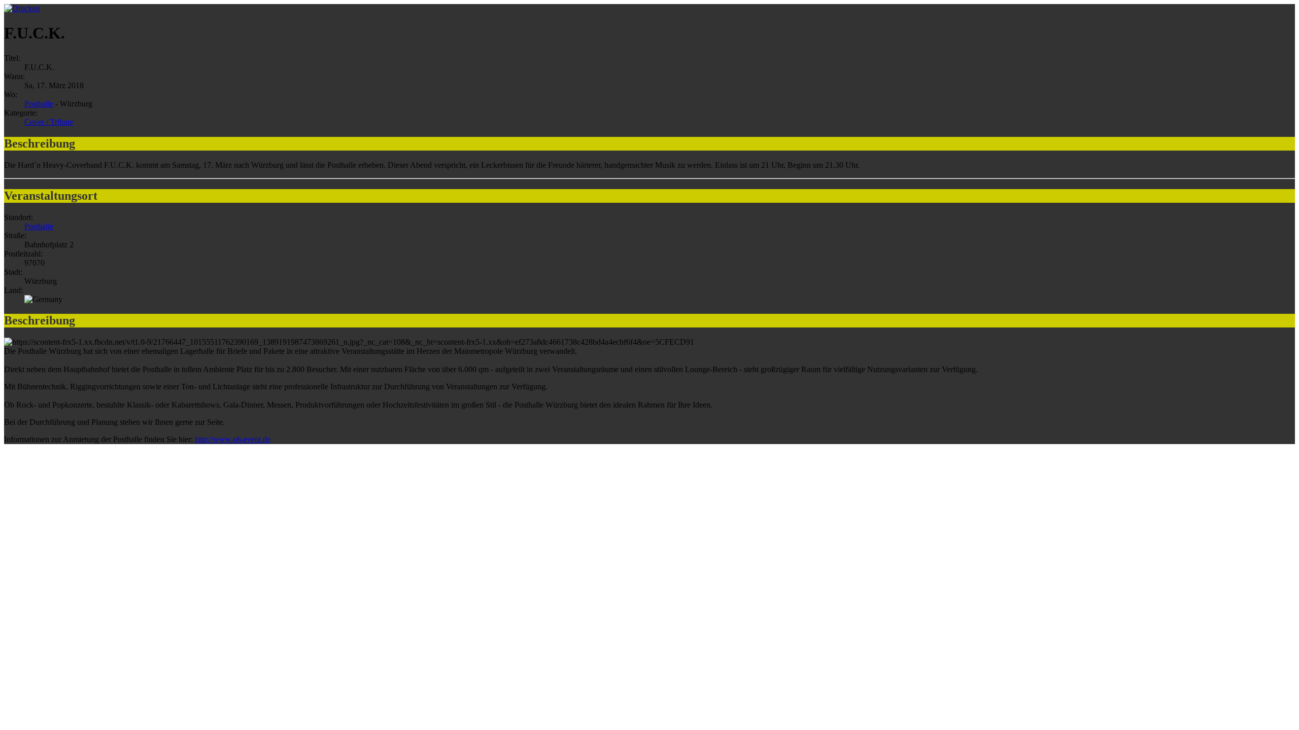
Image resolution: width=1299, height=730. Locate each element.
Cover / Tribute (48, 122)
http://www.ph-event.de (232, 439)
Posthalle (38, 103)
